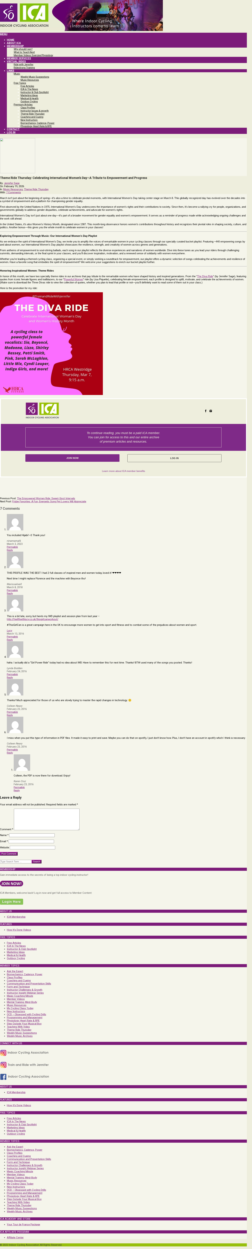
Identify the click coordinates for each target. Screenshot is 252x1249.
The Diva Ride (205, 276)
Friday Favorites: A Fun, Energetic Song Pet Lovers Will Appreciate (49, 501)
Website (4, 847)
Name (4, 835)
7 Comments (13, 192)
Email (4, 841)
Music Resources (13, 189)
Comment (6, 829)
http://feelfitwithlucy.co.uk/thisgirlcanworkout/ (32, 619)
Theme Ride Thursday (36, 189)
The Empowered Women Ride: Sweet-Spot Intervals (46, 498)
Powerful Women (73, 279)
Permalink (12, 547)
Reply (10, 550)
